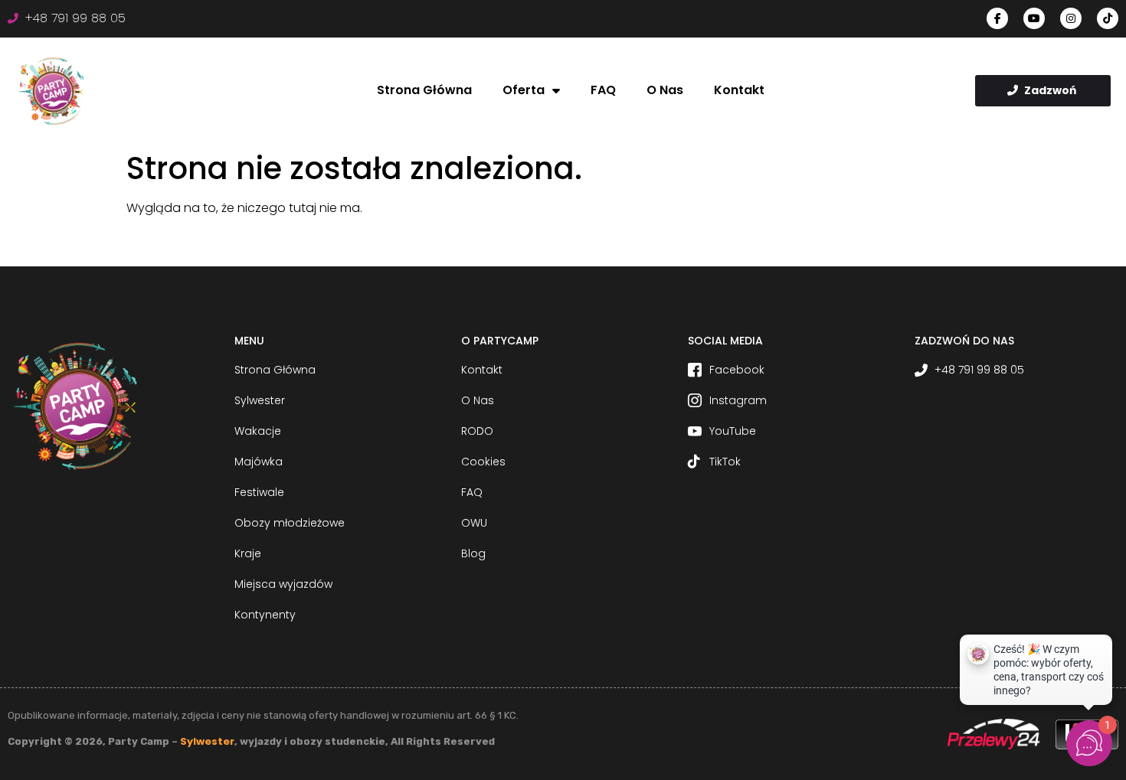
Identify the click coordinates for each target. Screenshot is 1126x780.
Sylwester (207, 741)
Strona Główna (424, 90)
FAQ (603, 90)
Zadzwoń (1050, 90)
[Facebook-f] (997, 18)
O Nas (664, 90)
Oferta (523, 90)
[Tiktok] (1107, 18)
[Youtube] (1034, 18)
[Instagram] (1071, 18)
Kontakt (739, 90)
